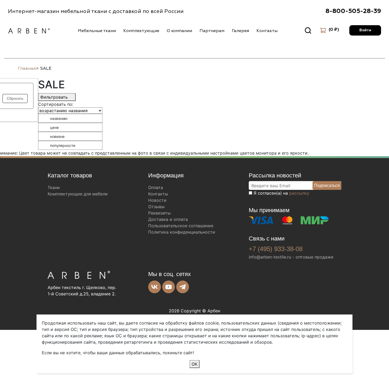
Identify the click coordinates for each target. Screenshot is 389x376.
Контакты (267, 30)
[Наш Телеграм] (182, 287)
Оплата (155, 187)
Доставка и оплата (168, 219)
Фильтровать (54, 97)
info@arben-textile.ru (270, 257)
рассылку (299, 193)
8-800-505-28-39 (353, 11)
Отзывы (156, 206)
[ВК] (154, 287)
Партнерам (212, 30)
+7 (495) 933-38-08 (275, 248)
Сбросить (15, 98)
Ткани (54, 187)
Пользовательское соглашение (180, 225)
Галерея (240, 30)
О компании (179, 30)
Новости (157, 200)
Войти (365, 30)
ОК (194, 364)
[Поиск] (308, 30)
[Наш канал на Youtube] (168, 287)
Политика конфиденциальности (181, 232)
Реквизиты (159, 213)
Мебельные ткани (97, 30)
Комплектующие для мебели (78, 193)
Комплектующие (141, 30)
